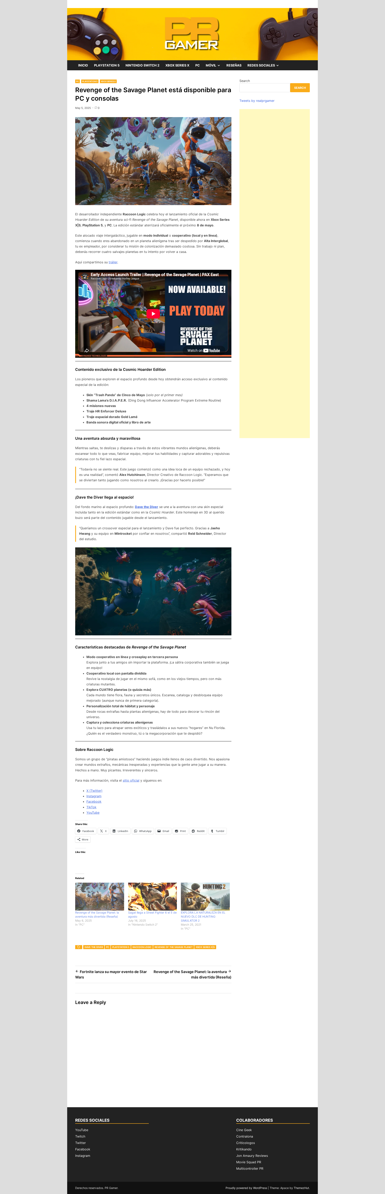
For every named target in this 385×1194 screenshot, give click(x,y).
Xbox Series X (177, 65)
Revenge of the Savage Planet (173, 947)
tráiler (113, 262)
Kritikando (244, 1149)
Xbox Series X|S (205, 947)
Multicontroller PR (249, 1168)
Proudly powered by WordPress (247, 1188)
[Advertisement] (274, 273)
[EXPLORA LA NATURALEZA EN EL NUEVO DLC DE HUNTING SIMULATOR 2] (205, 897)
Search (244, 81)
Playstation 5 (107, 65)
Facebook (93, 801)
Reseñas (233, 65)
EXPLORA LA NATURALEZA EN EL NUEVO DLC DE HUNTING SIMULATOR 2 (203, 916)
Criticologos (245, 1143)
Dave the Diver (146, 507)
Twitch (80, 1136)
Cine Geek (244, 1130)
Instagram (93, 796)
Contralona (244, 1136)
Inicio (83, 65)
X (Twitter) (94, 791)
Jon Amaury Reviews (252, 1156)
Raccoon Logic (142, 947)
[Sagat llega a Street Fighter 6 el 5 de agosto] (152, 897)
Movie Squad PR (248, 1162)
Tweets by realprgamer (257, 101)
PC (197, 65)
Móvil (214, 66)
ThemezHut (301, 1188)
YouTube (92, 813)
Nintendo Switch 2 (142, 65)
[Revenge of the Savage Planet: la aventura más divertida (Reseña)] (99, 897)
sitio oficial (131, 780)
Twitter (80, 1143)
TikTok (91, 807)
